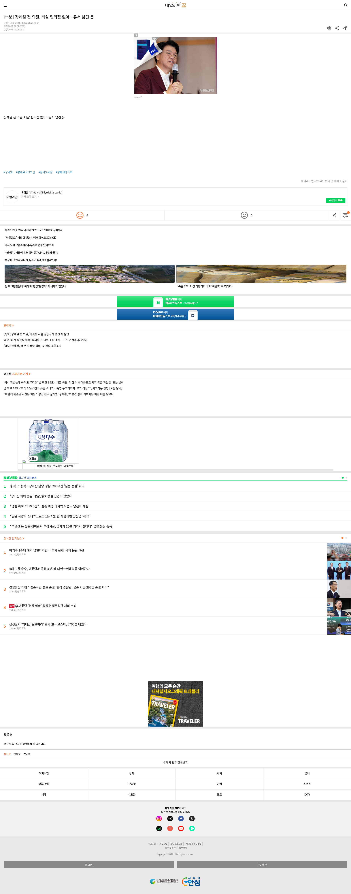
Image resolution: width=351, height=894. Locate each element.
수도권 (131, 794)
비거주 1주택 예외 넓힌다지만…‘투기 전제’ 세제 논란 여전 (46, 550)
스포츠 (307, 784)
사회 (219, 773)
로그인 (89, 864)
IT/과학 (131, 784)
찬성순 (17, 754)
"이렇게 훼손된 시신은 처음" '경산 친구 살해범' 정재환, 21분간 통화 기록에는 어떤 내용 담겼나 (59, 394)
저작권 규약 (170, 848)
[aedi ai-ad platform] (154, 38)
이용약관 (183, 848)
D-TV (307, 794)
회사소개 (152, 844)
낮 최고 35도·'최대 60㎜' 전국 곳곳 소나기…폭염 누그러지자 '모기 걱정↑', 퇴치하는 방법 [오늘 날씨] (63, 388)
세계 (43, 794)
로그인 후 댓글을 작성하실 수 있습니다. (25, 744)
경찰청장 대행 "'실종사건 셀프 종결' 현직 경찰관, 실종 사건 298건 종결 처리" (59, 587)
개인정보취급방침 (193, 844)
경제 (307, 773)
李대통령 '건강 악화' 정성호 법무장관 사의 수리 (43, 605)
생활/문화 (43, 784)
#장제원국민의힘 (25, 172)
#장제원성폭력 (64, 172)
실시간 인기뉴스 (13, 538)
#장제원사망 (45, 172)
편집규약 (163, 844)
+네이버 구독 (336, 200)
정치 (131, 773)
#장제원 (8, 172)
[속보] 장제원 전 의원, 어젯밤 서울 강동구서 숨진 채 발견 (36, 334)
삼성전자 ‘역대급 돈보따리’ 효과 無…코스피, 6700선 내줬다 (48, 624)
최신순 (7, 754)
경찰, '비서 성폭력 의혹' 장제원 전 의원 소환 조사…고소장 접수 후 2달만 (45, 340)
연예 (219, 784)
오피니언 (44, 773)
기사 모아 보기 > (30, 196)
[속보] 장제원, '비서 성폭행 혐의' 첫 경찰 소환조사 (32, 346)
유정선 (16, 374)
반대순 (27, 754)
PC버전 (262, 864)
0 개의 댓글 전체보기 (175, 762)
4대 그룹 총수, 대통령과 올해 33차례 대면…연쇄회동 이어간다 (49, 568)
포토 (219, 794)
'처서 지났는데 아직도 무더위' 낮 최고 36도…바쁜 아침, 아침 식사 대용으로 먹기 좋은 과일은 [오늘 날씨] (64, 382)
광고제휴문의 (176, 844)
